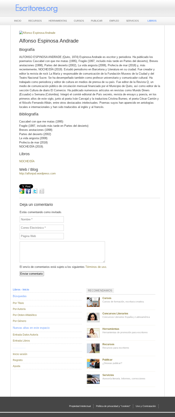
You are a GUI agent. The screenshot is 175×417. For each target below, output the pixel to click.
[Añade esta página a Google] (21, 191)
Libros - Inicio (21, 289)
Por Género (19, 321)
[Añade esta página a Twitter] (35, 191)
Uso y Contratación (146, 406)
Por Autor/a (19, 309)
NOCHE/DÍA (27, 161)
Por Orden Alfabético (25, 315)
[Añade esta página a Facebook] (28, 191)
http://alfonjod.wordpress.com (37, 173)
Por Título (18, 303)
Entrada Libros (21, 340)
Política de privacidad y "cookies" (113, 406)
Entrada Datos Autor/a (25, 334)
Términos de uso (95, 266)
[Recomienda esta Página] (41, 191)
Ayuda (16, 366)
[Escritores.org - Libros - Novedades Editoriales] (36, 8)
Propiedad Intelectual (80, 406)
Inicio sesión (20, 354)
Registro (18, 360)
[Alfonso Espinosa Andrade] (37, 32)
